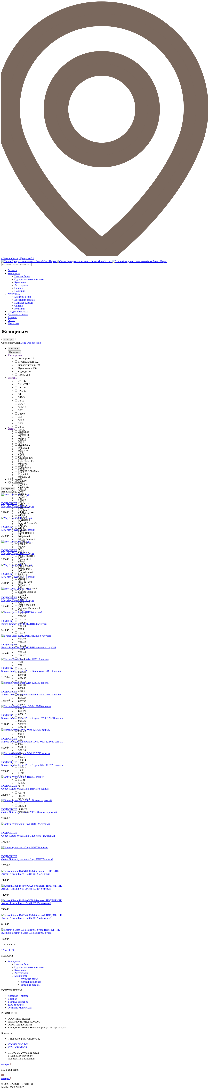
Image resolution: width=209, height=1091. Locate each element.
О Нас (11, 320)
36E (21, 417)
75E (22, 652)
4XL (22, 390)
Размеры (12, 377)
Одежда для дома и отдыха (29, 279)
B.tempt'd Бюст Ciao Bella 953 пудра (31, 932)
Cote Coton (25, 461)
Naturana (24, 536)
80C (22, 675)
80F (22, 684)
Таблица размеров (18, 1001)
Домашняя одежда (24, 299)
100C (22, 760)
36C (22, 410)
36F (21, 420)
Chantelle (25, 457)
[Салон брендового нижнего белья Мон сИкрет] (84, 261)
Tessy (22, 595)
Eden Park (24, 467)
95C (21, 743)
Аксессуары (21, 285)
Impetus (23, 490)
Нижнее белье (22, 276)
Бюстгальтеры (28, 361)
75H (21, 662)
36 (21, 400)
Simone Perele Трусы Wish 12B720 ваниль (40, 765)
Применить (14, 352)
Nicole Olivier (26, 539)
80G (21, 688)
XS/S (22, 805)
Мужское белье (22, 296)
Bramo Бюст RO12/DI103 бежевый (28, 624)
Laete (22, 500)
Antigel (23, 431)
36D (21, 413)
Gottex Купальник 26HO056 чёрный (29, 788)
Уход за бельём (16, 1004)
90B (22, 720)
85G (22, 714)
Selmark (24, 585)
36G (21, 423)
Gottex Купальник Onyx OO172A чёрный (32, 835)
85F (22, 711)
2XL (22, 381)
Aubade (24, 438)
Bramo (23, 451)
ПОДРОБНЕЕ (9, 503)
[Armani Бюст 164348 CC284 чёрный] (23, 871)
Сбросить (13, 348)
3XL (22, 387)
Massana (23, 526)
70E (22, 626)
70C (22, 619)
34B (21, 397)
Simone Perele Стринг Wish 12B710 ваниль (40, 718)
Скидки (18, 288)
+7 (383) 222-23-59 (18, 1044)
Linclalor (24, 510)
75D (22, 649)
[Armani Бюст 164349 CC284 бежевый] (23, 900)
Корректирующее (29, 365)
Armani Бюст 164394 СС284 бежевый (30, 918)
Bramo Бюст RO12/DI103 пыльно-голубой (32, 647)
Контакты (13, 323)
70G (21, 632)
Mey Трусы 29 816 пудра (20, 553)
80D (22, 678)
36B (22, 407)
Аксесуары (26, 358)
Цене (23, 342)
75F (22, 655)
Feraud (22, 484)
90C (22, 724)
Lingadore (25, 513)
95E (22, 750)
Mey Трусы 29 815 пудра (20, 506)
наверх (5, 1064)
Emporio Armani (28, 470)
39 (12, 950)
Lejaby (23, 503)
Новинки (19, 291)
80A (22, 668)
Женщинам (14, 273)
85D (22, 704)
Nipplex (23, 546)
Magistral (24, 519)
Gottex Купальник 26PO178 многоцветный (33, 812)
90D (22, 727)
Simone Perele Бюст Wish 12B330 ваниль (39, 694)
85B (22, 698)
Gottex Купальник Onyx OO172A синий (31, 859)
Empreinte (24, 474)
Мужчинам (14, 293)
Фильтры (8, 339)
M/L (21, 783)
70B (22, 616)
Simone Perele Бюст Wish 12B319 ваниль (39, 671)
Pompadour (25, 568)
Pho (21, 562)
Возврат (12, 317)
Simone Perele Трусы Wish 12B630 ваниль (40, 741)
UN (21, 792)
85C (22, 701)
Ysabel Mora (26, 604)
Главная (12, 270)
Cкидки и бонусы (18, 311)
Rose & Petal (26, 582)
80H (21, 691)
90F (21, 734)
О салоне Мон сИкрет (20, 1007)
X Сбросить (8, 488)
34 (20, 394)
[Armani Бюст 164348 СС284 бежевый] (23, 885)
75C (22, 645)
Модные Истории (29, 608)
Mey (4, 506)
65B (21, 609)
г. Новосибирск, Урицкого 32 (17, 258)
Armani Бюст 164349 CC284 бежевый (30, 903)
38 (21, 426)
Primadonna (25, 572)
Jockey (22, 497)
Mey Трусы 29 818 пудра (20, 600)
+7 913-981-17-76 (17, 1047)
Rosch (22, 578)
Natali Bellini (26, 533)
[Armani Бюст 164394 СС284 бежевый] (23, 915)
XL (22, 796)
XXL (22, 809)
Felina (22, 480)
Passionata (24, 559)
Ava (21, 441)
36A (21, 403)
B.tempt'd (24, 444)
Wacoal (23, 598)
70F (21, 629)
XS (21, 802)
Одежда (24, 371)
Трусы (24, 374)
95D (22, 747)
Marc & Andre (27, 523)
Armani (23, 434)
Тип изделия (15, 355)
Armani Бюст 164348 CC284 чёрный (30, 874)
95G (21, 756)
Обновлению (34, 342)
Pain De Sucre (26, 555)
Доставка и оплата (18, 314)
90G (21, 737)
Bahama (23, 448)
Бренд (11, 428)
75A (22, 639)
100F (22, 769)
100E (22, 766)
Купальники (21, 282)
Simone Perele (27, 591)
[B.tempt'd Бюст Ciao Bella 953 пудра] (22, 929)
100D (22, 763)
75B (22, 642)
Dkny (22, 464)
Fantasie (24, 477)
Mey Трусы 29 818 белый (21, 576)
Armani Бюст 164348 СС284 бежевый (30, 888)
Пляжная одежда (23, 302)
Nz (20, 549)
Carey (22, 454)
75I (21, 665)
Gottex (23, 487)
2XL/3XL (24, 384)
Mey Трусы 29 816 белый (21, 529)
